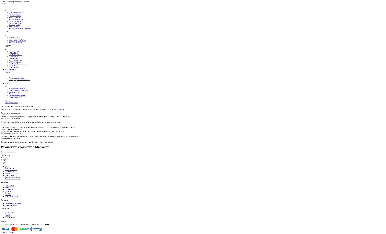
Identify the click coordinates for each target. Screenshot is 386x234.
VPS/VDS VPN (14, 67)
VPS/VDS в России (15, 60)
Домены (7, 173)
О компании (9, 212)
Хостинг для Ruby (15, 25)
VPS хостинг (9, 171)
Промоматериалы (15, 97)
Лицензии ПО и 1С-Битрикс (18, 90)
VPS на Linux (13, 53)
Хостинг (8, 166)
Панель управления (11, 103)
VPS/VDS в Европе (15, 62)
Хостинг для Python (15, 23)
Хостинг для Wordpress (17, 39)
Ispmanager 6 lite (14, 92)
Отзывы (7, 216)
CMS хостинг (13, 37)
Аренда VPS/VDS (15, 51)
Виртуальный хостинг (16, 12)
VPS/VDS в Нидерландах (17, 64)
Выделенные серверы (12, 177)
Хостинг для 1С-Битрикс (17, 41)
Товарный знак (10, 217)
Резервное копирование (17, 88)
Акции (11, 94)
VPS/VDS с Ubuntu (15, 55)
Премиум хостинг (15, 14)
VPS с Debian (13, 56)
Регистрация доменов (16, 78)
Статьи (7, 193)
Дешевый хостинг (15, 16)
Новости (8, 195)
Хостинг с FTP (14, 26)
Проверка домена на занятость (19, 80)
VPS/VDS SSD (14, 66)
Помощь (8, 101)
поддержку (60, 109)
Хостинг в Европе (15, 17)
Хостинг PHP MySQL (16, 19)
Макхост (4, 3)
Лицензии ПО (10, 175)
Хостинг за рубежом (16, 21)
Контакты (8, 214)
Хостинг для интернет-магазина (20, 28)
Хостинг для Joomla (15, 42)
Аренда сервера (10, 69)
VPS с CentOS (13, 58)
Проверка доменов (11, 196)
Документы (9, 189)
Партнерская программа (17, 96)
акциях (50, 142)
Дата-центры (9, 186)
